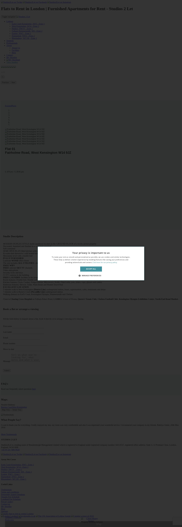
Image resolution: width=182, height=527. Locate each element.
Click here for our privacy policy (104, 262)
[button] (91, 275)
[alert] (91, 263)
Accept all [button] (91, 269)
